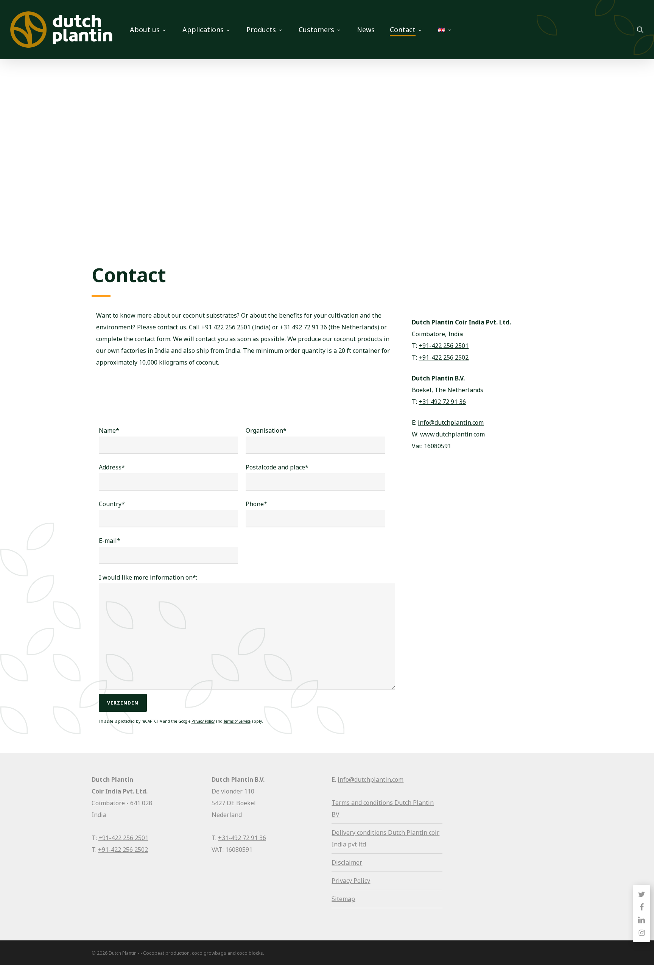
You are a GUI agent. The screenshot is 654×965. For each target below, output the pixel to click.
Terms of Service (237, 721)
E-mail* (109, 540)
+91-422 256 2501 (444, 345)
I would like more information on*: (148, 577)
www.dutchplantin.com (452, 434)
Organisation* (266, 430)
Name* (109, 430)
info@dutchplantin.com (451, 422)
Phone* (256, 504)
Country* (112, 504)
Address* (112, 467)
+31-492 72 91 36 (242, 838)
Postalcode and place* (277, 467)
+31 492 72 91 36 (442, 402)
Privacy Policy (203, 721)
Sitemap (343, 899)
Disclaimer (347, 862)
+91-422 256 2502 (444, 357)
